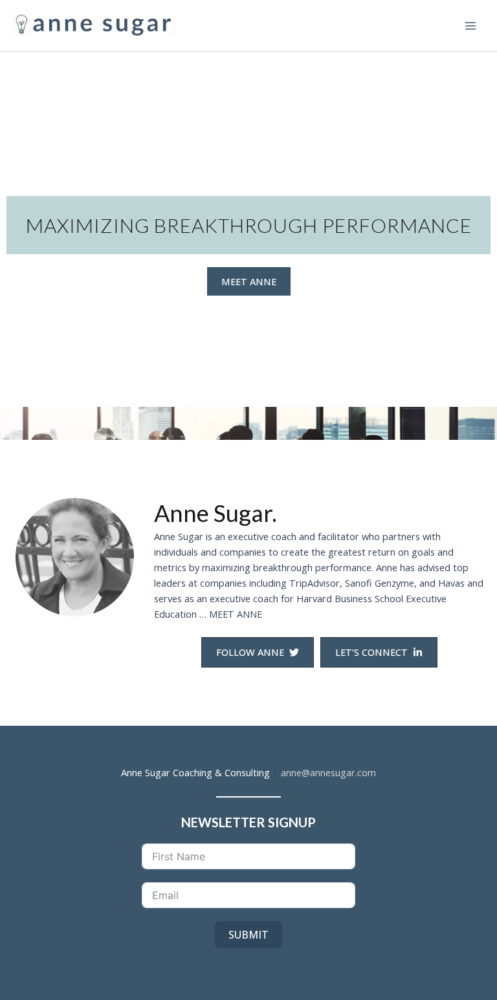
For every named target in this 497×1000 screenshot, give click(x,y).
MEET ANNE (235, 613)
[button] (249, 281)
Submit (248, 935)
